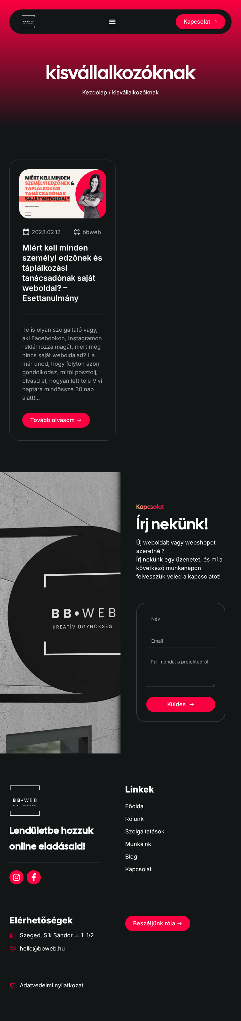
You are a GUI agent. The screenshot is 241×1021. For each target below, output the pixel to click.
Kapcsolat (138, 869)
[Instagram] (16, 877)
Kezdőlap (94, 92)
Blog (131, 856)
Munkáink (138, 844)
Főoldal (135, 806)
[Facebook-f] (34, 877)
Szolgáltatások (144, 831)
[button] (112, 22)
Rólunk (134, 818)
